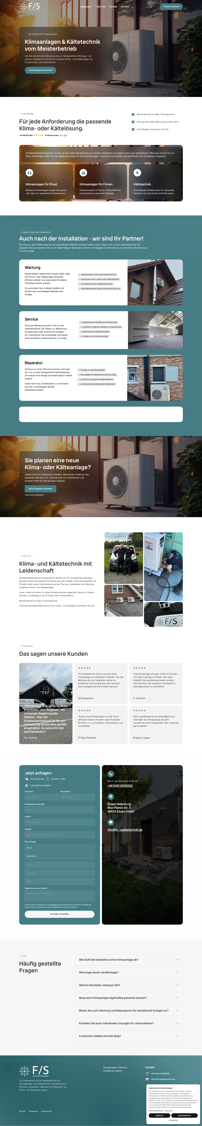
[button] (43, 135)
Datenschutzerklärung (156, 1111)
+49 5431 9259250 (120, 786)
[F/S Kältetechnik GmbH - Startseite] (29, 6)
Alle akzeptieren (184, 1115)
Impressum (168, 1111)
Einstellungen (173, 1120)
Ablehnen (159, 1115)
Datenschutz (54, 905)
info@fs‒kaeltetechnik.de (125, 830)
